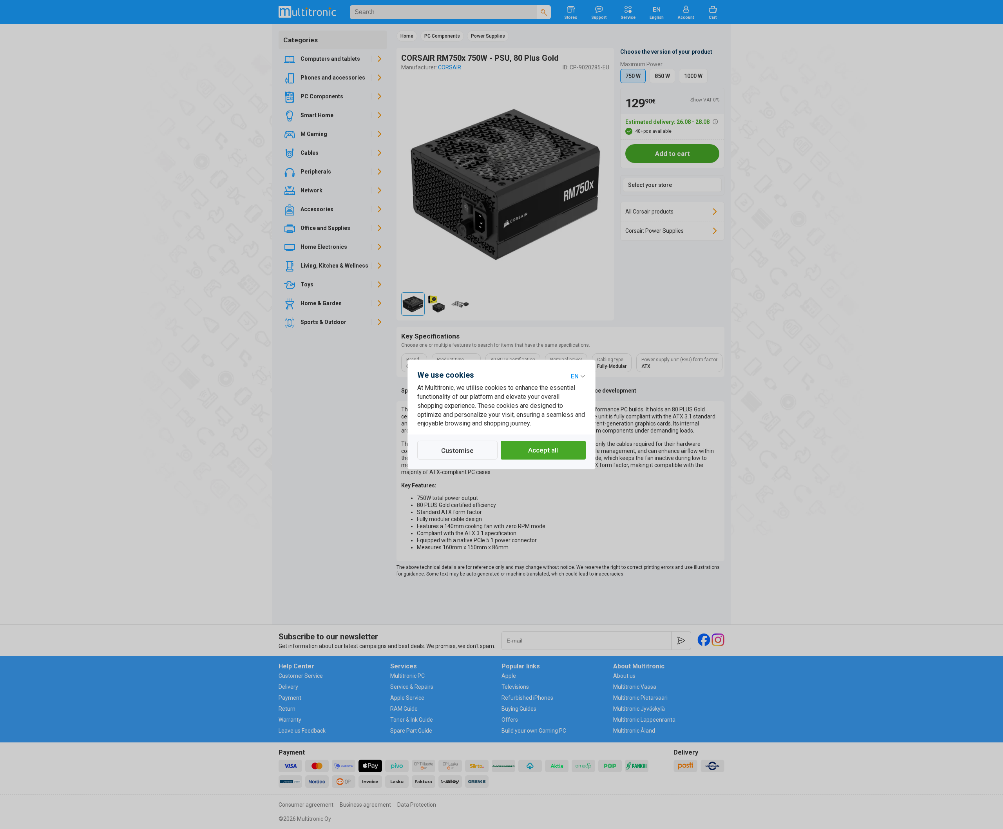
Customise (457, 450)
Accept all (543, 450)
